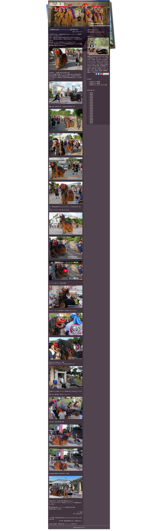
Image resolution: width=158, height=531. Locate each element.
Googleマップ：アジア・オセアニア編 (98, 84)
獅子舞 (100, 70)
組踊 (88, 72)
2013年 (91, 113)
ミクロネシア (100, 62)
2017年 (91, 107)
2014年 (91, 111)
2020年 (91, 102)
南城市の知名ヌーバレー (72, 43)
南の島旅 (56, 4)
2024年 (91, 96)
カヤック (94, 67)
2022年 (91, 99)
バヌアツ (98, 61)
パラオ (97, 64)
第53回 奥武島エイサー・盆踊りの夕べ (72, 520)
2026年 (91, 92)
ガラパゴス (98, 59)
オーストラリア (92, 62)
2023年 (91, 97)
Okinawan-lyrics (77, 527)
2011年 (91, 116)
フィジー (93, 61)
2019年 (91, 103)
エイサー (92, 70)
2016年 (91, 108)
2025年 (91, 94)
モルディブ (102, 64)
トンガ (88, 61)
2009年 (91, 119)
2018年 (91, 105)
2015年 (91, 110)
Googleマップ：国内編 (95, 81)
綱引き (96, 70)
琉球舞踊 (105, 70)
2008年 (91, 121)
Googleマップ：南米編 (95, 83)
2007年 (91, 122)
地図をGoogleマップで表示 (55, 508)
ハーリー (104, 68)
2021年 (91, 100)
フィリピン (92, 64)
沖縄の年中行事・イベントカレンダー (95, 31)
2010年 (91, 118)
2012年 (91, 114)
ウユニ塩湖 (104, 59)
